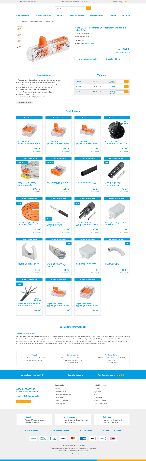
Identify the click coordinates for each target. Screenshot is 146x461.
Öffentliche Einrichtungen (63, 395)
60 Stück (78, 92)
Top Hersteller (86, 430)
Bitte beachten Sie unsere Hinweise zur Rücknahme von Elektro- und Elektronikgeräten (73, 360)
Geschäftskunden (60, 392)
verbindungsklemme (24, 103)
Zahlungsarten (59, 398)
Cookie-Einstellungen (100, 404)
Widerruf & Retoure (100, 401)
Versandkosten (81, 445)
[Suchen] (88, 8)
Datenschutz (98, 398)
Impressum (97, 392)
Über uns (97, 389)
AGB (95, 395)
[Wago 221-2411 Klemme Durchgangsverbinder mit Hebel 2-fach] (19, 29)
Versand (127, 52)
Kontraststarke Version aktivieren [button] (73, 454)
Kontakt (57, 389)
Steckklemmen (90, 44)
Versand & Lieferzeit (61, 401)
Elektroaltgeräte (60, 404)
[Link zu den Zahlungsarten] (73, 439)
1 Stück (78, 81)
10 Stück (78, 86)
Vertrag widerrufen (24, 402)
